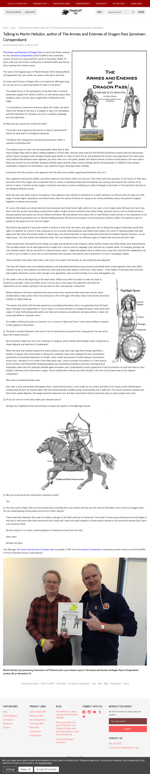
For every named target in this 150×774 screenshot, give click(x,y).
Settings (10, 769)
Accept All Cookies (46, 769)
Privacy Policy (45, 763)
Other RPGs (101, 3)
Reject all (26, 769)
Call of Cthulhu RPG (17, 3)
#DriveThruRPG (47, 683)
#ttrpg (126, 683)
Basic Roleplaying (61, 3)
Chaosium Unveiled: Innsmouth (65, 741)
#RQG (106, 683)
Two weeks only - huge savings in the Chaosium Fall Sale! (67, 714)
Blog (5, 711)
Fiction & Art (119, 3)
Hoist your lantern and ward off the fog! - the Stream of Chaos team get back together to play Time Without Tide (67, 728)
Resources (8, 723)
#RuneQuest (116, 683)
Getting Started (13, 12)
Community (30, 12)
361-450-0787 (115, 743)
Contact (6, 727)
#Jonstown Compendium (79, 683)
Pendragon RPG (83, 3)
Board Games (136, 3)
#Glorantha (61, 683)
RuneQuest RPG (40, 3)
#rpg (94, 683)
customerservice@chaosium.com (124, 747)
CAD (99, 12)
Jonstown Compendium (21, 55)
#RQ (100, 683)
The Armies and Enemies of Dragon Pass (23, 52)
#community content (30, 683)
